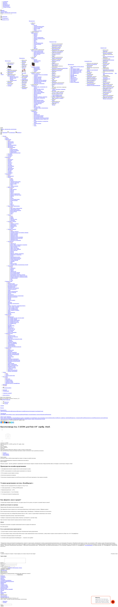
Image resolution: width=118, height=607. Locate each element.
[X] (6, 422)
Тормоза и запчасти (14, 231)
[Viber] (8, 422)
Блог (1, 591)
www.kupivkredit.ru (89, 545)
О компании (3, 577)
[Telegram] (13, 422)
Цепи (20, 418)
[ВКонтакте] (1, 422)
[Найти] (0, 15)
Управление (12, 268)
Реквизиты (2, 579)
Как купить (7, 378)
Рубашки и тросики (14, 223)
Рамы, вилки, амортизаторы (16, 208)
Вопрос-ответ (3, 592)
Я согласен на (12, 567)
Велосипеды (10, 159)
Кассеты (55, 417)
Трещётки (16, 418)
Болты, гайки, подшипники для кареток (8, 417)
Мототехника (11, 141)
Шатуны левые (24, 418)
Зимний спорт (11, 350)
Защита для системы (38, 417)
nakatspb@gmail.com (6, 399)
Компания (2, 575)
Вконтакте (6, 402)
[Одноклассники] (3, 422)
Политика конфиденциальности (7, 581)
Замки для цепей (30, 417)
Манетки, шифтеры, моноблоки (63, 417)
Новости (2, 578)
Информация (3, 582)
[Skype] (11, 422)
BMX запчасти (13, 189)
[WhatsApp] (10, 422)
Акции (6, 374)
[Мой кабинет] (1, 134)
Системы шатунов (10, 418)
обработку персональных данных (15, 567)
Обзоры (2, 593)
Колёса (11, 179)
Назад (6, 137)
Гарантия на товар (4, 586)
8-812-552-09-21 (3, 11)
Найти (2, 605)
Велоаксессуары (11, 283)
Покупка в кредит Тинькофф (6, 589)
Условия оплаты (3, 584)
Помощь (2, 583)
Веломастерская (3, 588)
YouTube (6, 403)
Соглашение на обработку (5, 580)
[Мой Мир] (4, 422)
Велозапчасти (11, 176)
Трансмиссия (13, 243)
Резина (11, 217)
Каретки (51, 417)
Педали (82, 417)
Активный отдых (11, 335)
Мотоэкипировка (14, 149)
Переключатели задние (89, 417)
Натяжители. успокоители (75, 417)
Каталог (7, 138)
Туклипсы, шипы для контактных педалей (36, 418)
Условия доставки (4, 585)
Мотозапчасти (11, 316)
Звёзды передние (46, 417)
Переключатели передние (99, 417)
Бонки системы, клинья (22, 417)
